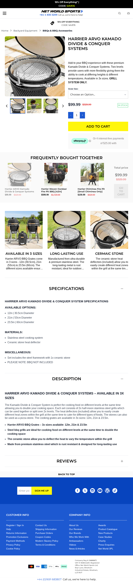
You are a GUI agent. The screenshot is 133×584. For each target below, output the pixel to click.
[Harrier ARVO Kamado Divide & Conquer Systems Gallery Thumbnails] (35, 106)
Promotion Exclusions (17, 537)
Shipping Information (46, 529)
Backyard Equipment (25, 30)
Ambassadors (76, 541)
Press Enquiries (106, 544)
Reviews (67, 461)
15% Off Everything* (66, 2)
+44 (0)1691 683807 (49, 579)
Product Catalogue (107, 529)
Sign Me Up (42, 490)
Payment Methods (15, 541)
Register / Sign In (15, 525)
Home (4, 30)
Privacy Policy (13, 544)
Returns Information (16, 533)
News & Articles (77, 548)
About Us (74, 525)
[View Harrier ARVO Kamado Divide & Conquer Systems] (17, 106)
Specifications (66, 288)
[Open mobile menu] (4, 13)
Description (66, 378)
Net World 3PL (105, 548)
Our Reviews (75, 529)
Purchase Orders (44, 533)
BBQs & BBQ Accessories (57, 30)
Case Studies (105, 537)
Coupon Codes (43, 537)
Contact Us (41, 525)
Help (8, 529)
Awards (102, 525)
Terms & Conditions (45, 544)
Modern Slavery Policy (46, 541)
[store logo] (62, 11)
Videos (72, 544)
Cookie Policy (13, 548)
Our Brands (75, 533)
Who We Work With (79, 537)
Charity (102, 541)
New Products (105, 533)
